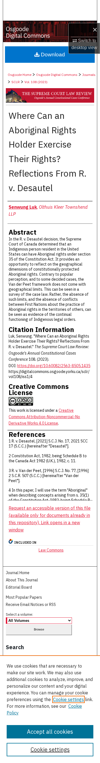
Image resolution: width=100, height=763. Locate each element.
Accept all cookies (50, 731)
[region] (50, 709)
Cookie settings (68, 699)
